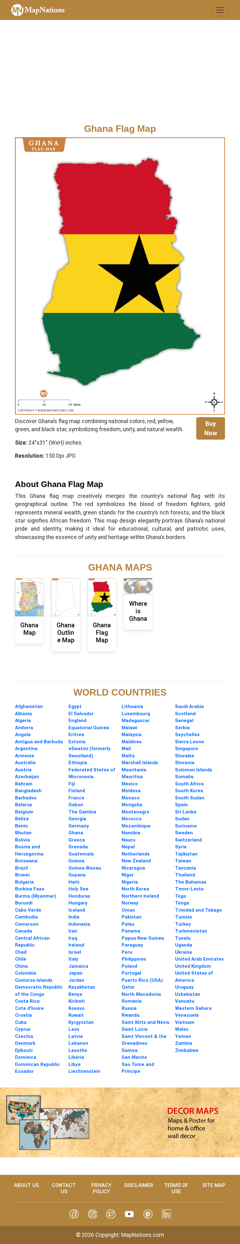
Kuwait (76, 1015)
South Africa (189, 784)
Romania (132, 1001)
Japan (75, 973)
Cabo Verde (28, 910)
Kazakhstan (81, 987)
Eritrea (76, 734)
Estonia (77, 742)
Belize (22, 819)
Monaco (131, 798)
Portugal (131, 973)
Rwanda (130, 1015)
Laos (73, 1029)
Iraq (72, 938)
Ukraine (183, 952)
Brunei (22, 875)
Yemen (183, 1036)
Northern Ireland (140, 896)
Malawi (129, 727)
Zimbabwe (186, 1050)
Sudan (182, 819)
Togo (180, 896)
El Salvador (81, 713)
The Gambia (82, 812)
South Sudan (189, 798)
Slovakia (184, 756)
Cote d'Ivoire (29, 1008)
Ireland (76, 945)
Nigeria (130, 882)
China (21, 966)
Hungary (78, 903)
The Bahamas (191, 882)
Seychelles (187, 734)
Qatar (128, 987)
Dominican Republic (37, 1064)
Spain (181, 805)
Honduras (79, 896)
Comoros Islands (33, 980)
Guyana (77, 875)
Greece (76, 840)
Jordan (76, 980)
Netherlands (136, 854)
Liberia (76, 1057)
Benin (21, 826)
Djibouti (23, 1050)
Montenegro (135, 812)
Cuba (21, 1022)
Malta (128, 756)
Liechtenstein (84, 1071)
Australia (25, 762)
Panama (131, 931)
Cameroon (26, 924)
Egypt (75, 706)
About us (26, 1185)
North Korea (135, 889)
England (77, 720)
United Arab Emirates (199, 959)
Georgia (77, 819)
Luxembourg (136, 713)
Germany (78, 826)
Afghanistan (29, 706)
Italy (73, 959)
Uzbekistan (187, 994)
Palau (128, 924)
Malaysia (132, 734)
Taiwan (183, 861)
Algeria (23, 720)
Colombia (25, 973)
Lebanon (78, 1043)
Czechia (24, 1036)
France (76, 798)
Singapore (186, 748)
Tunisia (183, 917)
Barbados (26, 798)
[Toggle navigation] (220, 10)
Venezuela (187, 1015)
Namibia (131, 833)
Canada (23, 931)
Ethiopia (77, 762)
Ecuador (24, 1071)
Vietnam (184, 1022)
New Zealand (136, 861)
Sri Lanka (185, 812)
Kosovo (76, 1008)
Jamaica (78, 966)
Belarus (23, 805)
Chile (20, 959)
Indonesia (79, 924)
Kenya (75, 994)
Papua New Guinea (143, 938)
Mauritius (132, 776)
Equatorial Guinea (88, 727)
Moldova (131, 790)
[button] (73, 1214)
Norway (130, 903)
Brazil (21, 868)
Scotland (185, 713)
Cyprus (23, 1029)
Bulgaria (24, 882)
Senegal (184, 720)
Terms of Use (176, 1188)
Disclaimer (138, 1185)
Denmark (25, 1043)
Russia (129, 1008)
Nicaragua (133, 868)
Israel (74, 952)
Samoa (130, 1050)
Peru (127, 952)
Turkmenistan (191, 931)
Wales (181, 1029)
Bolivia (22, 840)
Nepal (128, 847)
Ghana (75, 833)
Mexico (130, 784)
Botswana (26, 861)
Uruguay (184, 987)
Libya (74, 1064)
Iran (72, 931)
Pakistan (132, 917)
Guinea (76, 861)
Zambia (183, 1043)
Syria (181, 847)
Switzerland (188, 840)
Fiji (71, 784)
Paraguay (132, 945)
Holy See (78, 889)
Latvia (75, 1036)
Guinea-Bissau (84, 868)
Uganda (183, 945)
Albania (23, 713)
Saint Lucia (135, 1029)
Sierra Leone (189, 742)
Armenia (24, 756)
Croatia (23, 1015)
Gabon (75, 805)
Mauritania (134, 770)
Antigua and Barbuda (39, 742)
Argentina (26, 748)
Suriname (186, 826)
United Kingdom (193, 966)
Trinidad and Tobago (198, 910)
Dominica (25, 1057)
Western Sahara (193, 1008)
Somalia (184, 776)
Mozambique (136, 826)
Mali (126, 748)
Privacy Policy (101, 1188)
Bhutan (23, 833)
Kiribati (76, 1001)
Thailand (185, 875)
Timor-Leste (189, 889)
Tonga (182, 903)
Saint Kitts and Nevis (145, 1022)
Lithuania (132, 706)
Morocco (132, 819)
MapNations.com (142, 1235)
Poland (129, 966)
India (73, 917)
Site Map (213, 1185)
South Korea (189, 790)
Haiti (73, 882)
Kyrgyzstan (81, 1022)
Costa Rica (27, 1001)
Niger (128, 875)
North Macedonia (141, 994)
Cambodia (26, 917)
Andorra (24, 727)
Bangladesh (28, 790)
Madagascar (136, 720)
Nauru (128, 840)
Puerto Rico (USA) (142, 980)
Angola (23, 734)
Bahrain (23, 784)
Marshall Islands (140, 762)
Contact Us (64, 1188)
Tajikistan (186, 854)
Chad (21, 952)
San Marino (134, 1057)
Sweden (184, 833)
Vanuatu (184, 1001)
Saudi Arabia (189, 706)
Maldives (132, 742)
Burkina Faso (29, 889)
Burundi (23, 903)
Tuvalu (183, 938)
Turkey (183, 924)
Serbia (182, 727)
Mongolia (132, 805)
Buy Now (210, 428)
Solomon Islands (193, 770)
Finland (76, 790)
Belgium (24, 812)
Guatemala (81, 854)
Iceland (76, 910)
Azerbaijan (27, 776)
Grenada (78, 847)
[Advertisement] (120, 76)
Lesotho (77, 1050)
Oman (128, 910)
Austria (23, 770)
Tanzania (185, 868)
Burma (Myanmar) (35, 896)
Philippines (134, 959)
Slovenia (184, 762)
